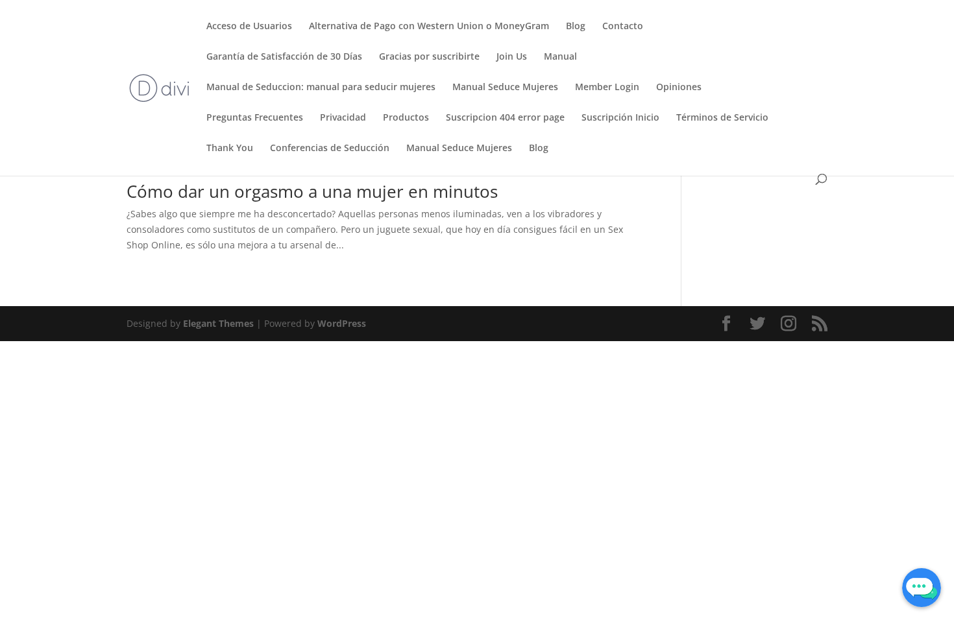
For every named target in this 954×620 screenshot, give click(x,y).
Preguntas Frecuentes (254, 118)
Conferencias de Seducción (329, 148)
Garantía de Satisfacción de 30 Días (284, 57)
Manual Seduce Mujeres (505, 87)
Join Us (511, 57)
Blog (575, 26)
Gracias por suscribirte (429, 57)
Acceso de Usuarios (249, 26)
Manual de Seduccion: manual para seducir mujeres (320, 87)
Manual (560, 57)
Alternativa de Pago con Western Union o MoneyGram (429, 26)
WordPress (341, 323)
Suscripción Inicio (620, 118)
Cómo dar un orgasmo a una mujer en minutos (312, 191)
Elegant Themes (218, 323)
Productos (406, 118)
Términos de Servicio (722, 118)
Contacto (622, 26)
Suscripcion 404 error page (505, 118)
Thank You (229, 148)
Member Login (607, 87)
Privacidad (343, 118)
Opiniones (679, 87)
